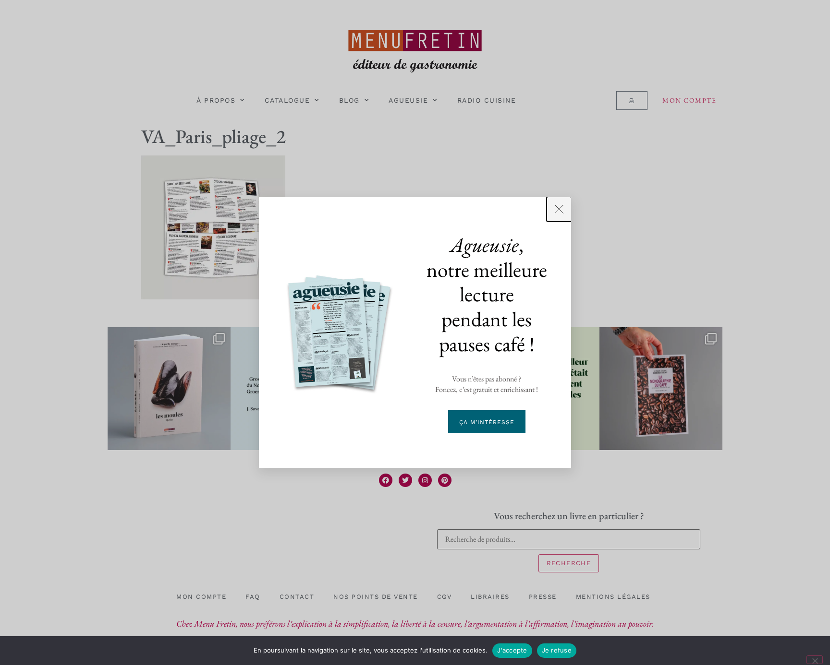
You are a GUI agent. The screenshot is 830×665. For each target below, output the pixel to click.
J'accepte (512, 650)
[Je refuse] (814, 659)
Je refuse (557, 650)
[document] (415, 332)
